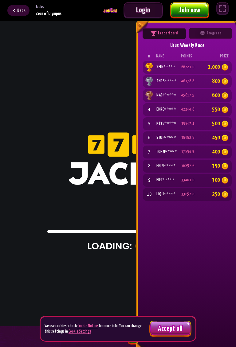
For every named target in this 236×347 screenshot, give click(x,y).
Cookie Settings (80, 331)
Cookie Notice (87, 326)
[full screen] (222, 8)
